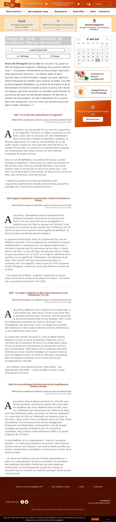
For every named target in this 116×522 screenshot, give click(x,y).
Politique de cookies (64, 509)
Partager (56, 56)
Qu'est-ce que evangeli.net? (29, 487)
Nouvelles (78, 11)
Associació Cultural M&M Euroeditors (99, 503)
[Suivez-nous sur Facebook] (22, 502)
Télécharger (24, 56)
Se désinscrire (79, 509)
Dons (93, 11)
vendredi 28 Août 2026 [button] (38, 50)
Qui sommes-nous (38, 11)
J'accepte (95, 519)
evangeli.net (32, 3)
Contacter (104, 11)
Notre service (14, 11)
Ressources (61, 11)
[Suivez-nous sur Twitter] (26, 502)
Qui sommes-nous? (61, 487)
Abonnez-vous (93, 119)
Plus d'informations (107, 520)
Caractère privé (49, 509)
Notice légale (36, 509)
